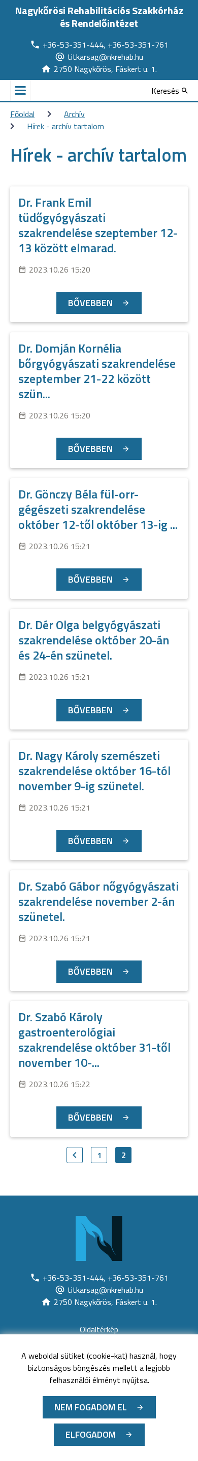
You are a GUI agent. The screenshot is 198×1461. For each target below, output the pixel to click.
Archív (74, 114)
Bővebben (90, 303)
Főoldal (22, 114)
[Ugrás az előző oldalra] (75, 1155)
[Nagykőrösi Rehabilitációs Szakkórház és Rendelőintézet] (99, 1238)
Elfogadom (90, 1434)
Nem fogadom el (90, 1407)
